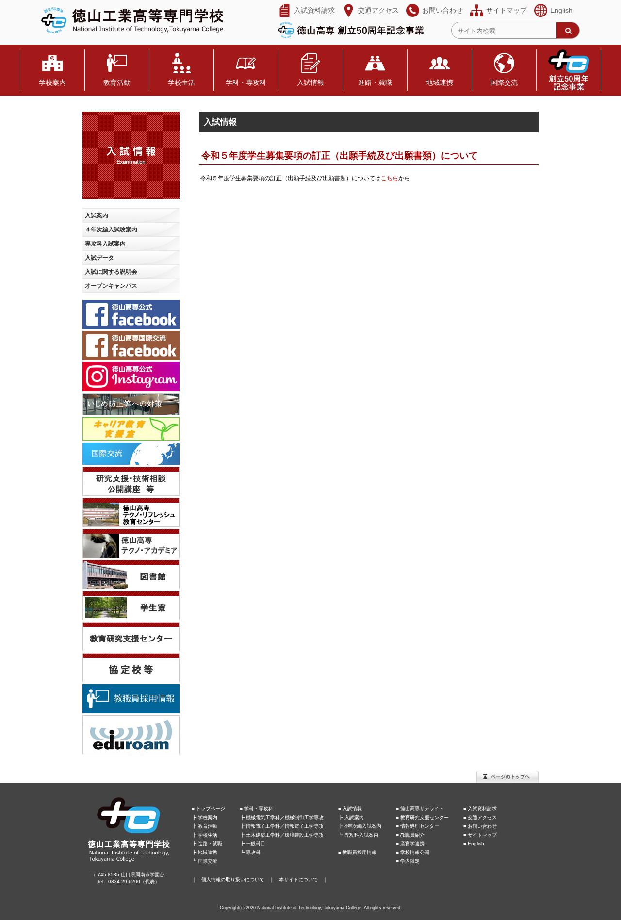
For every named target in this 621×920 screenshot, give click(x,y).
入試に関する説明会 (111, 271)
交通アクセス (378, 10)
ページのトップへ (507, 777)
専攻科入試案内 (105, 243)
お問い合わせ (442, 10)
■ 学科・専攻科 (256, 808)
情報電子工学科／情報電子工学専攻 (285, 826)
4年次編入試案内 (362, 826)
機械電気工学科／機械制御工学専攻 (285, 817)
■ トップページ (208, 808)
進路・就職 (375, 82)
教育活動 (117, 82)
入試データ (99, 257)
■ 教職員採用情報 (357, 852)
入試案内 (96, 215)
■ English (473, 843)
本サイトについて (298, 879)
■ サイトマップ (480, 835)
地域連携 (439, 82)
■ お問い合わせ (480, 826)
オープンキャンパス (111, 285)
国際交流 (504, 82)
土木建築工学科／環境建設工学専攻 (285, 835)
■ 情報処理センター (417, 826)
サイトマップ (506, 10)
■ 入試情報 (350, 808)
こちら (389, 178)
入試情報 (310, 82)
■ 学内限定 (408, 861)
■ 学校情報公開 (412, 852)
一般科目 (255, 843)
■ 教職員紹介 (410, 835)
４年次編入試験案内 (111, 229)
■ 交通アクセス (480, 817)
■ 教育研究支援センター (422, 817)
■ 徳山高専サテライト (420, 808)
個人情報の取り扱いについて (232, 879)
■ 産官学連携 (410, 843)
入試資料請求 (314, 10)
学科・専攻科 (246, 82)
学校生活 (181, 82)
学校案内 (52, 82)
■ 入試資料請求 (480, 808)
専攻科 (253, 852)
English (561, 10)
